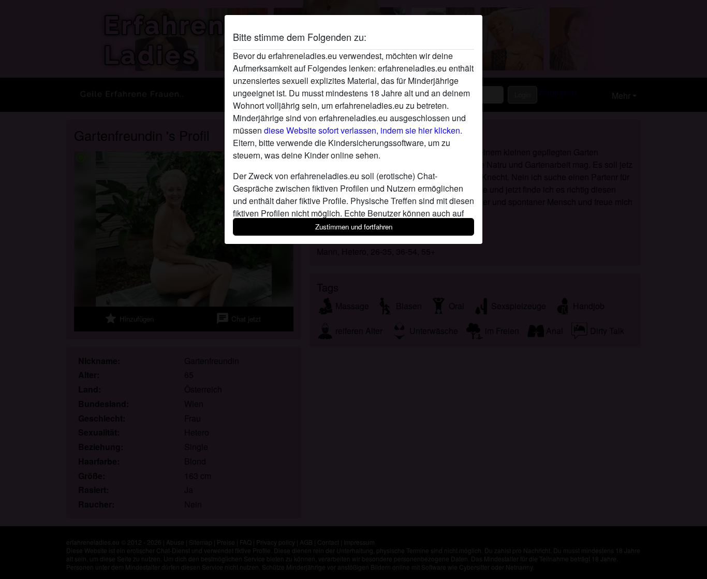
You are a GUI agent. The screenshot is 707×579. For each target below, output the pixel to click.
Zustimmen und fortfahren (353, 226)
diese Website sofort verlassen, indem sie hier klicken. (363, 130)
